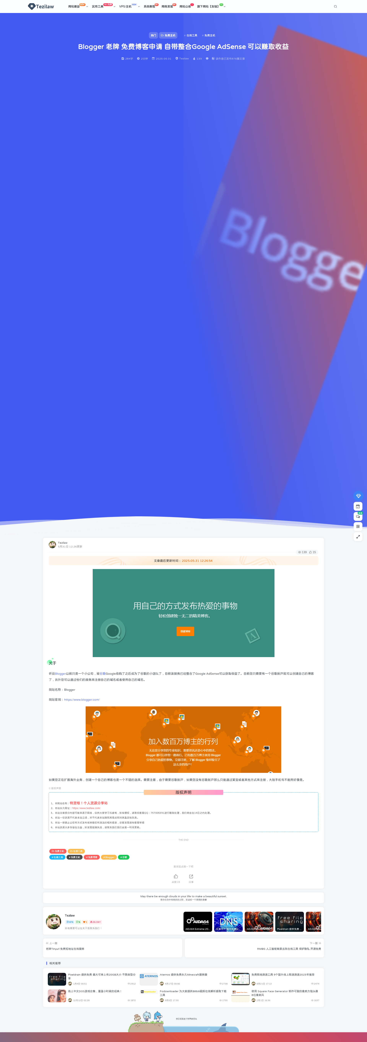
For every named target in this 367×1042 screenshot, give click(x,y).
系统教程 (151, 6)
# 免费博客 (91, 857)
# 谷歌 (123, 857)
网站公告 (186, 6)
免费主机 (59, 851)
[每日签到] (358, 506)
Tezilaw (62, 542)
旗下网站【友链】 (209, 6)
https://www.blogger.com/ (82, 699)
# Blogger (108, 857)
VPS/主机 (127, 6)
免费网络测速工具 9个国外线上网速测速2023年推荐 (283, 974)
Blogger (60, 673)
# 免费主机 (74, 857)
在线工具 (77, 851)
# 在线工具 (57, 857)
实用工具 (102, 6)
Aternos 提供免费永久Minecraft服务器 (183, 974)
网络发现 (168, 6)
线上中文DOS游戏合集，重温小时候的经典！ (95, 991)
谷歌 (103, 673)
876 (71, 922)
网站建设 (76, 6)
